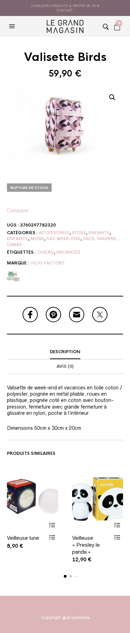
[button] (13, 26)
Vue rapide (52, 537)
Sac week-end (63, 239)
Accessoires (54, 233)
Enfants (99, 233)
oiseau (45, 252)
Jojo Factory (47, 263)
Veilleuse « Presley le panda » (86, 544)
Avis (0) (65, 366)
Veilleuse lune (23, 538)
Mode (37, 239)
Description (65, 352)
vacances (68, 252)
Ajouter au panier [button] (52, 525)
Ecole (79, 233)
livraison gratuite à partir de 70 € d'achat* (65, 8)
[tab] (65, 352)
